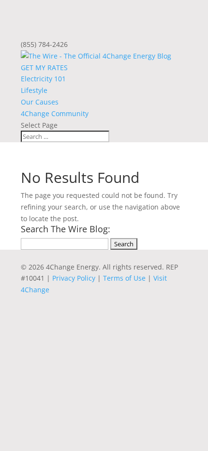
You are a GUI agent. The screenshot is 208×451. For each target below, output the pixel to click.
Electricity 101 (43, 78)
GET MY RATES (44, 67)
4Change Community (55, 113)
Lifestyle (34, 90)
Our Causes (40, 101)
